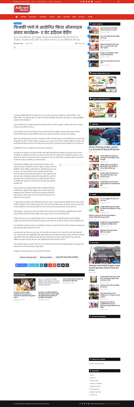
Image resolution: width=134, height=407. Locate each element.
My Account (57, 1)
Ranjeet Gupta (19, 43)
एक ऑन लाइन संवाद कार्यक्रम (67, 257)
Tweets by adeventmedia (96, 364)
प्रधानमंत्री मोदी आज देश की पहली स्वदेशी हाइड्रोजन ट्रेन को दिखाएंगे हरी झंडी (110, 183)
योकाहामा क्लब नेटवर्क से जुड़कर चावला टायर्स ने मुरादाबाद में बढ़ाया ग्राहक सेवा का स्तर (104, 268)
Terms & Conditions (96, 383)
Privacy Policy (94, 381)
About (33, 1)
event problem (46, 257)
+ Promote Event (42, 1)
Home (92, 375)
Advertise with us (95, 386)
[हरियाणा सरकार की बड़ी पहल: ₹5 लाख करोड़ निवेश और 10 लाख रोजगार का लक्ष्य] (94, 175)
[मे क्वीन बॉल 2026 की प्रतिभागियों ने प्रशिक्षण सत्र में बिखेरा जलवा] (94, 225)
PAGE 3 (74, 17)
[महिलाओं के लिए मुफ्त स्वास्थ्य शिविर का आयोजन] (94, 233)
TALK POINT (66, 17)
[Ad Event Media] (22, 9)
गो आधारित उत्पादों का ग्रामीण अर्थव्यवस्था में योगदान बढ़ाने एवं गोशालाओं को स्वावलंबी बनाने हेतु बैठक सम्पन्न (24, 294)
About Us (93, 378)
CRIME (59, 17)
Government (17, 23)
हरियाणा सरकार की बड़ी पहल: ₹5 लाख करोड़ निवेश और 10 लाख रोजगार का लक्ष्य (109, 175)
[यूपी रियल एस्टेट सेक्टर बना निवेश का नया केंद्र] (94, 288)
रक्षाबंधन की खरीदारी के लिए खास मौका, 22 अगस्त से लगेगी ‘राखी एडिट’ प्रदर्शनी (109, 46)
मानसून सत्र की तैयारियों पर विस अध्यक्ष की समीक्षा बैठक (109, 54)
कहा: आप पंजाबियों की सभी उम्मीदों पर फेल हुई (109, 37)
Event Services (94, 389)
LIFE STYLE (81, 17)
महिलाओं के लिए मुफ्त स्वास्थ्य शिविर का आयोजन (108, 231)
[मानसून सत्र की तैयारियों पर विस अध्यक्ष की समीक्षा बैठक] (94, 55)
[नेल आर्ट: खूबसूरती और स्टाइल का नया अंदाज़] (94, 201)
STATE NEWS (32, 17)
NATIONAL (23, 17)
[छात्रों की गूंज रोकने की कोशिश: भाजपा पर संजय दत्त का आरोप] (94, 30)
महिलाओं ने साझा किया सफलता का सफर (110, 62)
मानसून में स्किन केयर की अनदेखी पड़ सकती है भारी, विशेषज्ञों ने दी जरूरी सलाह (110, 208)
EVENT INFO (43, 17)
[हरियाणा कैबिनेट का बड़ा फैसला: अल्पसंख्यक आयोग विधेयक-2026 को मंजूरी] (94, 158)
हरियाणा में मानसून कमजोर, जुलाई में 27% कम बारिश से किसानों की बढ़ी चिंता (104, 148)
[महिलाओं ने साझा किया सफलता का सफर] (94, 63)
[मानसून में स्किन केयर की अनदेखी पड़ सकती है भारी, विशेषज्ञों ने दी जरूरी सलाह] (94, 209)
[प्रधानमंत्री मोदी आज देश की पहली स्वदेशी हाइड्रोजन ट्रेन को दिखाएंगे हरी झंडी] (94, 184)
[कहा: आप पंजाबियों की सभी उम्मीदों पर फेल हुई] (94, 38)
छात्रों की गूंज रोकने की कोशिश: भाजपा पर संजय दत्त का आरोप (109, 29)
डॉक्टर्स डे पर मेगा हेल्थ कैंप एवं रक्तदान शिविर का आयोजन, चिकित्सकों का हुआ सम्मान (102, 216)
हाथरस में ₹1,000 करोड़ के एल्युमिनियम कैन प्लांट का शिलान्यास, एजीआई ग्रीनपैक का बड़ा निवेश (110, 304)
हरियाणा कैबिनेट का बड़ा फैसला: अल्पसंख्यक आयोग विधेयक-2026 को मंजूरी (109, 157)
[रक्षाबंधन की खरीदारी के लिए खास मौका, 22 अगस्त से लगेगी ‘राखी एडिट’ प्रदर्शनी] (94, 47)
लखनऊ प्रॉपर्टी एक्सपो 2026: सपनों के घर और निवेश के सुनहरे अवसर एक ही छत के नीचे (110, 278)
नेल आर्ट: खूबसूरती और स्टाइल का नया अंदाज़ (109, 199)
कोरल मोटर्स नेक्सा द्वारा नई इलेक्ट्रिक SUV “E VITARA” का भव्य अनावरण (110, 295)
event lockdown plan (28, 257)
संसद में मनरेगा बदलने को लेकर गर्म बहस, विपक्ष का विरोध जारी (73, 280)
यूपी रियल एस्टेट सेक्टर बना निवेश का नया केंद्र (109, 286)
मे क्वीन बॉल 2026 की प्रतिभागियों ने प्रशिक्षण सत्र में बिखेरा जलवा (109, 223)
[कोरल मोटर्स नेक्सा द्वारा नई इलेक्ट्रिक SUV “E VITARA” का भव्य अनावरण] (94, 296)
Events (50, 1)
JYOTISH (90, 17)
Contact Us (93, 395)
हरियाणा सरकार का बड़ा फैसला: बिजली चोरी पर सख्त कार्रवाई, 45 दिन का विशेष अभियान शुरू (109, 166)
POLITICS (52, 17)
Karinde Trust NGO (95, 392)
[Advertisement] (49, 98)
